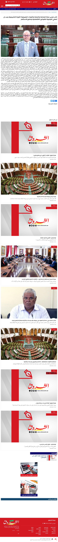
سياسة (49, 12)
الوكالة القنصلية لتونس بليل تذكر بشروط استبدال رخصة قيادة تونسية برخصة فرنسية (22, 9)
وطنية (32, 527)
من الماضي (53, 533)
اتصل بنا (5, 7)
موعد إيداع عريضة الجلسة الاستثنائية (46, 197)
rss (26, 2)
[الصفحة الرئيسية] (48, 2)
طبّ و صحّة (53, 531)
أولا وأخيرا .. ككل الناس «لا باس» (48, 444)
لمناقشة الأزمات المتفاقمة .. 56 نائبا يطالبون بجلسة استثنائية (40, 362)
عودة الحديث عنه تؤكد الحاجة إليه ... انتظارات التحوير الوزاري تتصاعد (39, 279)
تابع (18, 533)
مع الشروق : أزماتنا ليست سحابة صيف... (45, 403)
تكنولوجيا (53, 529)
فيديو (32, 531)
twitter (23, 2)
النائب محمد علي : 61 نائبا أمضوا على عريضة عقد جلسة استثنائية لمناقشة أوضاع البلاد (34, 320)
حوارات (54, 530)
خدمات (47, 530)
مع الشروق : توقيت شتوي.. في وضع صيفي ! (44, 155)
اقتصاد (39, 527)
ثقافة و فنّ (46, 529)
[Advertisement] (29, 509)
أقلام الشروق (53, 527)
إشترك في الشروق (11, 1)
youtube (29, 2)
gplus (28, 2)
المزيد (2, 6)
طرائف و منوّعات (45, 531)
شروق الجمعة (30, 530)
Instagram (31, 2)
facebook (24, 2)
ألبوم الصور (46, 527)
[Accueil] (11, 522)
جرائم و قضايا (38, 529)
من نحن (13, 530)
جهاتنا (32, 529)
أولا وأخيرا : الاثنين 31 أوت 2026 (48, 238)
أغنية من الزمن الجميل (38, 534)
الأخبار (54, 9)
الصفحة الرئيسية (54, 12)
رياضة (40, 530)
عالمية (39, 531)
